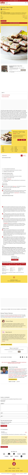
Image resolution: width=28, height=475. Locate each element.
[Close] (27, 229)
